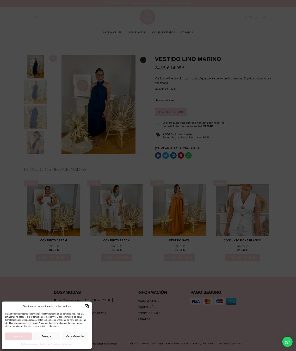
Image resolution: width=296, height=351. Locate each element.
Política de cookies (30, 344)
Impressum (67, 344)
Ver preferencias (75, 336)
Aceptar (18, 336)
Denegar (47, 336)
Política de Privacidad (50, 344)
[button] (86, 306)
